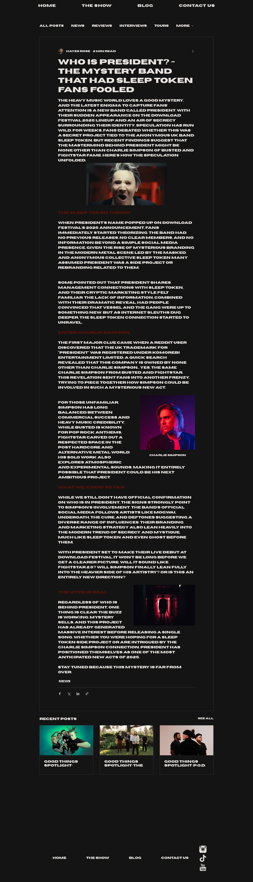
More (183, 25)
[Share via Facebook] (59, 693)
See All (206, 718)
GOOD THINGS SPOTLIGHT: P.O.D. (185, 763)
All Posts (51, 25)
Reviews (102, 25)
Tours (161, 25)
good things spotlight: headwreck (61, 763)
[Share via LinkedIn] (78, 693)
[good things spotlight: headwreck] (66, 740)
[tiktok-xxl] (203, 858)
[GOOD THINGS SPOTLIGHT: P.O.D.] (186, 740)
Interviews (133, 25)
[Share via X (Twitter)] (69, 693)
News (77, 25)
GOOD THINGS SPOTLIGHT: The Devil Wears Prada (123, 763)
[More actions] (193, 51)
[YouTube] (203, 867)
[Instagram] (203, 849)
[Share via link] (87, 693)
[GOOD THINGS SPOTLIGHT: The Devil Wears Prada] (126, 740)
